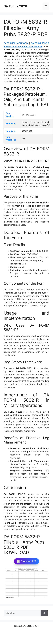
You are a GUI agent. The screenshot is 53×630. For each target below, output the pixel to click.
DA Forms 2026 (15, 6)
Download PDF (28, 561)
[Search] (44, 613)
